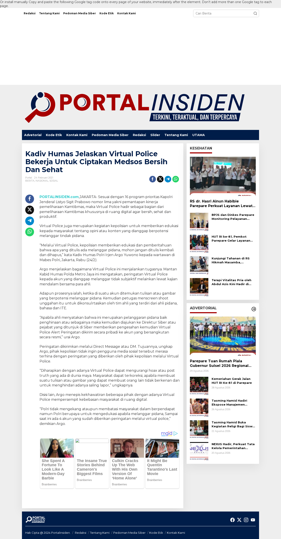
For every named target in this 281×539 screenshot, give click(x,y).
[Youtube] (253, 520)
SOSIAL (53, 180)
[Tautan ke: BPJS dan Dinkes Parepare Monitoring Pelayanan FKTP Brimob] (199, 222)
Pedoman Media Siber (129, 532)
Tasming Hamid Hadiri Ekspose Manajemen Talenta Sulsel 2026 (229, 402)
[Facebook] (232, 520)
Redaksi (80, 532)
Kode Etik (156, 532)
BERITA (29, 180)
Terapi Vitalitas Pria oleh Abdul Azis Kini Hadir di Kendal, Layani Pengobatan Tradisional (231, 282)
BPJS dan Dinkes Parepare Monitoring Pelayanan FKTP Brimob (233, 217)
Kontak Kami (176, 532)
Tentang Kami (100, 532)
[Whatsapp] (175, 179)
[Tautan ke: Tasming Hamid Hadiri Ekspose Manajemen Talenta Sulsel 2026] (199, 408)
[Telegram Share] (168, 179)
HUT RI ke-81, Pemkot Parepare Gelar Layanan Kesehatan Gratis (231, 238)
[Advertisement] (140, 52)
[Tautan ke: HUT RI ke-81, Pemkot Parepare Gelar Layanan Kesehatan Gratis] (199, 244)
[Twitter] (239, 520)
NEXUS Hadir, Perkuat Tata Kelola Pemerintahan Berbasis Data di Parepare (233, 446)
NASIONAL (42, 180)
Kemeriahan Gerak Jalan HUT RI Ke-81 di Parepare (232, 380)
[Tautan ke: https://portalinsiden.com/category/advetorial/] (253, 309)
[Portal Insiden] (134, 107)
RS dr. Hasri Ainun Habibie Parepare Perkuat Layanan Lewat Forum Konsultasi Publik (221, 204)
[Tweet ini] (160, 179)
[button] (255, 13)
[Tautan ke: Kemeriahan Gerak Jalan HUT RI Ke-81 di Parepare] (199, 386)
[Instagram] (246, 520)
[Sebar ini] (152, 179)
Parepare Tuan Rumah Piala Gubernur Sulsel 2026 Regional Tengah (219, 363)
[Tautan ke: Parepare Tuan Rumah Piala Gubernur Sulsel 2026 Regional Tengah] (223, 336)
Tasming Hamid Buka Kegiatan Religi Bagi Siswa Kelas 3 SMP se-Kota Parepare (233, 424)
